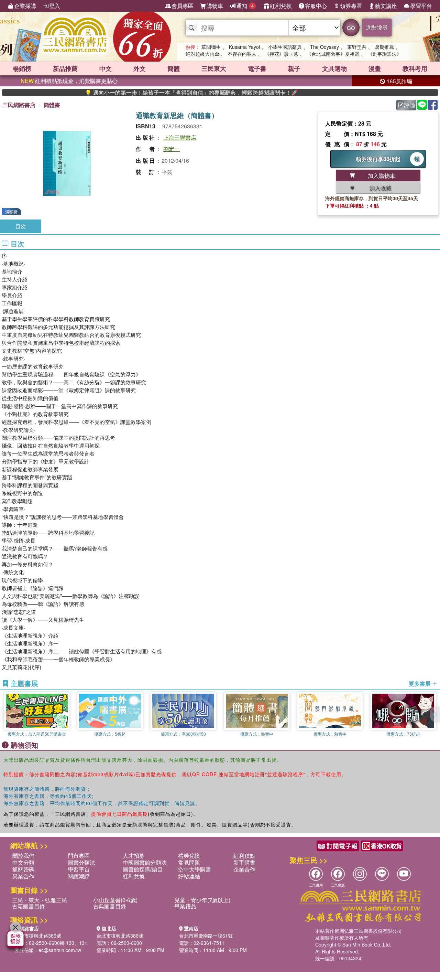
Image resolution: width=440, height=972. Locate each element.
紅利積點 (244, 855)
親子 (294, 68)
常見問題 (189, 862)
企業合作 (244, 869)
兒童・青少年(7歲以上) (202, 900)
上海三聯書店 (179, 137)
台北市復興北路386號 (37, 935)
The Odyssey (324, 46)
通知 (245, 6)
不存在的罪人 (242, 53)
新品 (65, 68)
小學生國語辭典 (285, 46)
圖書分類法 (81, 862)
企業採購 (25, 6)
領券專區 (351, 6)
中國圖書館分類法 (145, 862)
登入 (54, 6)
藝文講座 (386, 6)
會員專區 (183, 6)
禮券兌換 (189, 855)
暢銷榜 (22, 68)
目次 (20, 226)
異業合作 (23, 876)
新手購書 (244, 862)
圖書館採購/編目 (143, 869)
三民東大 (213, 68)
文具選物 (334, 68)
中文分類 (23, 862)
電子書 (257, 68)
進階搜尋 (377, 27)
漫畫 (374, 68)
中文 (105, 68)
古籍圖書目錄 (28, 906)
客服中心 (316, 6)
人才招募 (134, 855)
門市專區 (79, 855)
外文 (139, 68)
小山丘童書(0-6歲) (115, 900)
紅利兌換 (281, 6)
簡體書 (52, 105)
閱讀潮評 (79, 876)
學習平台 (421, 6)
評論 (409, 105)
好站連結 (189, 876)
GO (351, 27)
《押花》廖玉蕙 (281, 53)
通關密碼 (23, 869)
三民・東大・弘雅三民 (39, 900)
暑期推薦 (384, 46)
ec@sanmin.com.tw (59, 950)
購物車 (215, 6)
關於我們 (23, 855)
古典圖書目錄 (109, 906)
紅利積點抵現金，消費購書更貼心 (69, 81)
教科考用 (415, 68)
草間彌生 (211, 46)
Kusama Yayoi (244, 46)
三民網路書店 (18, 105)
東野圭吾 (356, 46)
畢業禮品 (185, 906)
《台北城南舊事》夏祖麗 (333, 53)
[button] (435, 714)
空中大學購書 (194, 869)
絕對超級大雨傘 (202, 53)
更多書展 (420, 683)
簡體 (173, 68)
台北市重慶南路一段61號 (206, 935)
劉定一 (171, 149)
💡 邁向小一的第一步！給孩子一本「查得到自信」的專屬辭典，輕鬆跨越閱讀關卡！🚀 (171, 92)
